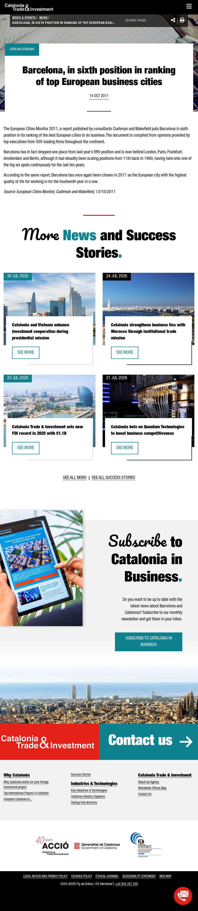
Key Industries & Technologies (89, 790)
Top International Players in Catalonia (26, 793)
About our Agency (148, 782)
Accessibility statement (139, 876)
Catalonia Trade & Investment (164, 775)
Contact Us (144, 794)
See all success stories (113, 478)
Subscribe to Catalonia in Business (149, 641)
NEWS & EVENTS (24, 18)
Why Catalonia (17, 775)
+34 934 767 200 (126, 884)
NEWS (43, 18)
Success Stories (81, 775)
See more (28, 354)
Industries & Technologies (94, 784)
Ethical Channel (107, 876)
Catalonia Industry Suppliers (88, 797)
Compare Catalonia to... (18, 799)
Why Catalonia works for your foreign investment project (26, 785)
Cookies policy (81, 876)
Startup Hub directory (84, 803)
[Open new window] (183, 896)
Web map (165, 876)
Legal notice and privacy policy (45, 876)
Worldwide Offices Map (152, 788)
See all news (74, 478)
